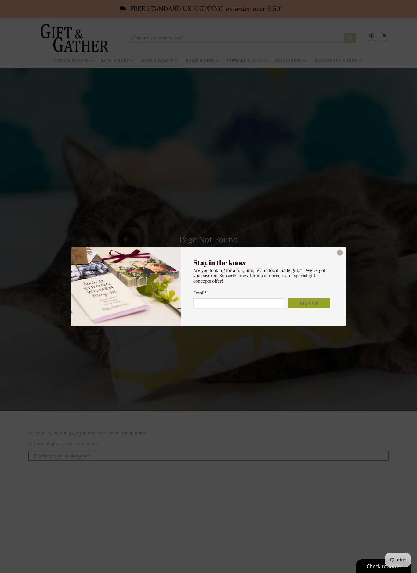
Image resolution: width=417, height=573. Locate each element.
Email (200, 293)
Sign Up (309, 303)
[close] (340, 253)
